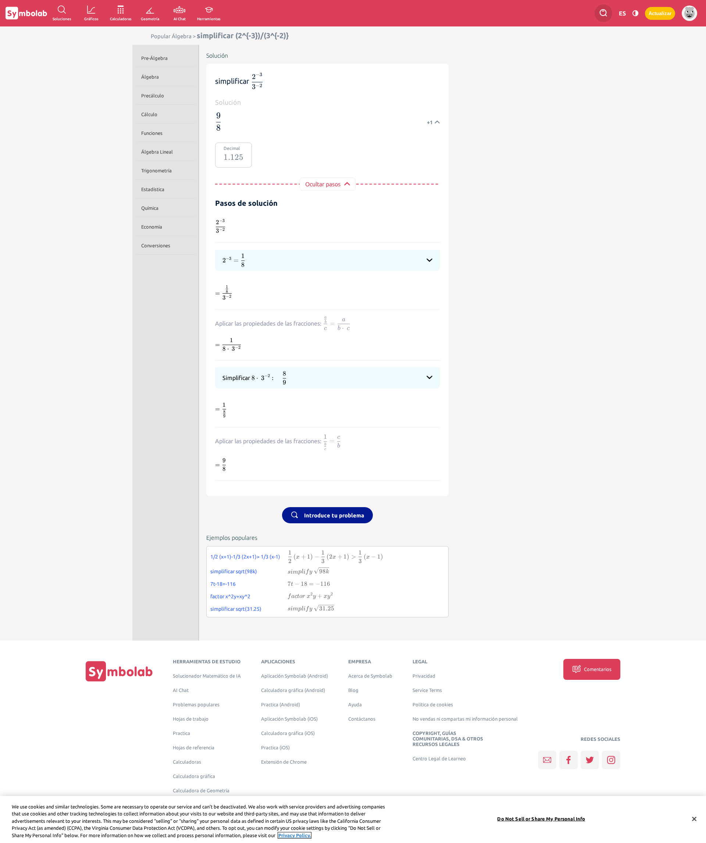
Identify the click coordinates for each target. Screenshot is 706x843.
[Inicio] (119, 671)
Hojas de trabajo (190, 719)
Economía (151, 226)
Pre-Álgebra (154, 58)
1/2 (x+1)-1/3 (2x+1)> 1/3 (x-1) (245, 556)
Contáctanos (361, 719)
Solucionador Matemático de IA (207, 676)
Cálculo (149, 114)
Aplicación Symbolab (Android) (294, 676)
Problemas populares (196, 704)
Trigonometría (156, 170)
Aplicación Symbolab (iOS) (289, 719)
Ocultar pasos (322, 184)
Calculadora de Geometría (201, 790)
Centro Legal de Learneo (439, 758)
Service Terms (427, 690)
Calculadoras (187, 762)
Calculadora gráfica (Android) (293, 690)
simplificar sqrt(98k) (233, 571)
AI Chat (181, 690)
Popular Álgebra (171, 36)
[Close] (694, 819)
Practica (181, 733)
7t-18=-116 (223, 583)
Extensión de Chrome (284, 762)
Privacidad (424, 676)
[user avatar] (689, 13)
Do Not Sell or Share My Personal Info (541, 818)
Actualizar (660, 13)
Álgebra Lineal (157, 151)
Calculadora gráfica (194, 776)
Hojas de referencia (193, 747)
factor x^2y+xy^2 (230, 596)
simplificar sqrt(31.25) (235, 608)
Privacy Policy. (294, 835)
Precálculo (152, 95)
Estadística (152, 189)
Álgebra (150, 76)
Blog (353, 690)
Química (149, 208)
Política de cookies (433, 704)
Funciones (152, 133)
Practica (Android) (280, 704)
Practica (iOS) (275, 747)
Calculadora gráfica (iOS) (288, 733)
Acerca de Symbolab (370, 676)
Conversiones (155, 245)
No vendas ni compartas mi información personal (465, 719)
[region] (353, 819)
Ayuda (355, 704)
